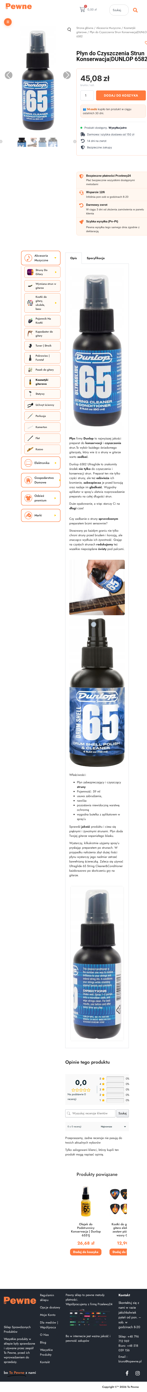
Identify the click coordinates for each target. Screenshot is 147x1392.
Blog (43, 1342)
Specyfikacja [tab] (96, 258)
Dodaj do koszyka (121, 95)
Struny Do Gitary (41, 272)
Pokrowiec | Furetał (43, 358)
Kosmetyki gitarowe (42, 382)
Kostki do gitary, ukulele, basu (41, 303)
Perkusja (41, 416)
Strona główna (84, 28)
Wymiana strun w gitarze (46, 286)
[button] (113, 134)
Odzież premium (40, 498)
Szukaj (122, 1113)
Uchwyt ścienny (45, 405)
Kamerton (41, 427)
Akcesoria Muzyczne (108, 28)
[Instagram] (137, 1373)
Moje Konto (48, 1315)
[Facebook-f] (127, 1373)
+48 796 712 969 (128, 1338)
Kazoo (39, 449)
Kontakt (45, 1362)
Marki (38, 515)
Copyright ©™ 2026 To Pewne (120, 1387)
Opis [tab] (73, 258)
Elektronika (41, 463)
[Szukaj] (136, 10)
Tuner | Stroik (43, 345)
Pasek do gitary (45, 370)
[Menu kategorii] (8, 22)
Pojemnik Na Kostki (43, 321)
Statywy (40, 394)
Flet (38, 438)
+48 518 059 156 (128, 1347)
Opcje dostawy (50, 1307)
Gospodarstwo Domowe (44, 480)
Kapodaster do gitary (44, 334)
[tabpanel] (97, 656)
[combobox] (119, 10)
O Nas (44, 1335)
